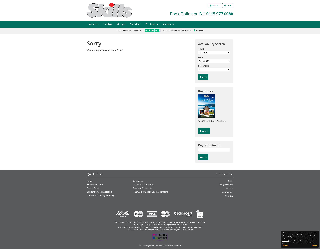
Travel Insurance (95, 184)
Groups (120, 24)
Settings (286, 245)
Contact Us (168, 24)
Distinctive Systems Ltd (173, 246)
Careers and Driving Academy (100, 195)
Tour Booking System (146, 246)
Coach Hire (135, 24)
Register (216, 5)
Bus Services (152, 24)
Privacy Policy (93, 188)
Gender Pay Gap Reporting (99, 191)
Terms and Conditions (143, 184)
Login (229, 5)
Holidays (108, 24)
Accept (315, 245)
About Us (93, 24)
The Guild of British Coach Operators (150, 191)
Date (200, 57)
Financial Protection (142, 188)
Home (89, 181)
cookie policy (286, 241)
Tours (201, 48)
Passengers (203, 65)
